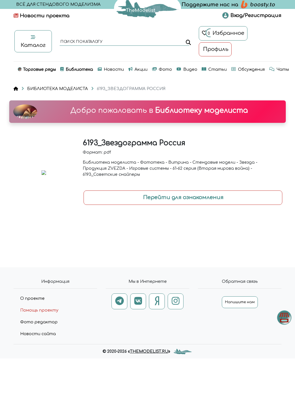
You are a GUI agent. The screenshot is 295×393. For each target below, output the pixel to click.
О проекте (32, 298)
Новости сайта (38, 334)
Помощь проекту (39, 310)
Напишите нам (240, 302)
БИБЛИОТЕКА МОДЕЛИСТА (57, 89)
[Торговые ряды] (284, 317)
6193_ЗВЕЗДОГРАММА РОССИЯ (131, 89)
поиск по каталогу (81, 42)
